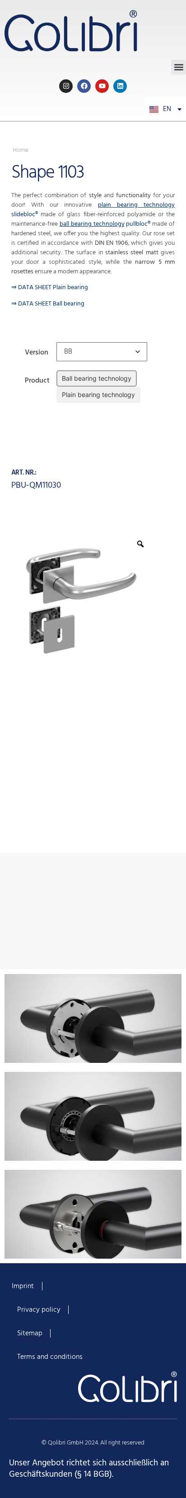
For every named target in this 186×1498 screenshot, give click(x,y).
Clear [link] (63, 409)
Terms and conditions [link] (50, 1357)
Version (36, 351)
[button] (178, 67)
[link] (93, 30)
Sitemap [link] (29, 1333)
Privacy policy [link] (38, 1310)
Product (37, 379)
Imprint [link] (23, 1286)
